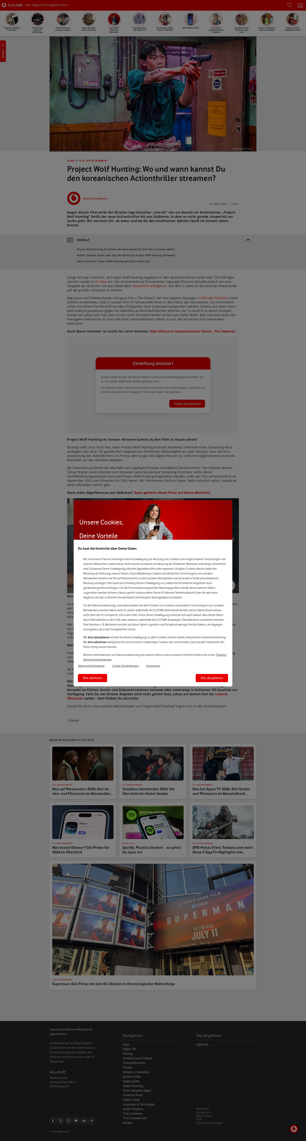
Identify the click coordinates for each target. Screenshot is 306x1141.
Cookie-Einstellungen (125, 666)
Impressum (153, 666)
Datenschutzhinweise (91, 666)
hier (139, 568)
